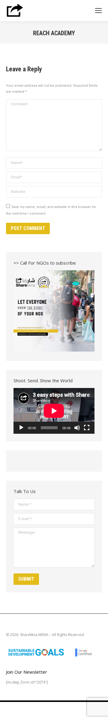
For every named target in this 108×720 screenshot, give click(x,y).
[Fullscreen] (87, 428)
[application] (54, 411)
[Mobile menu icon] (98, 10)
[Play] (21, 428)
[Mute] (77, 428)
